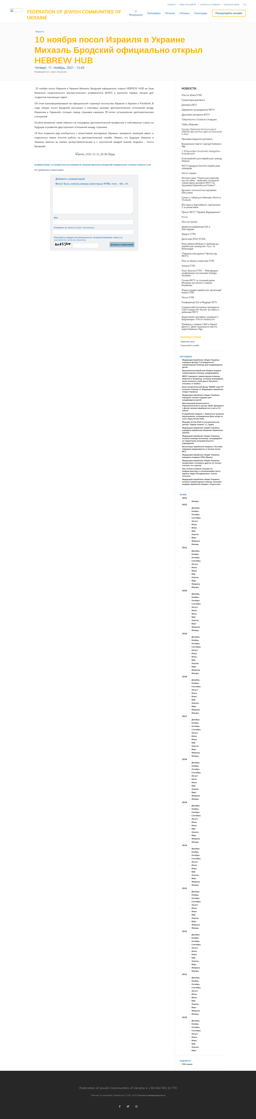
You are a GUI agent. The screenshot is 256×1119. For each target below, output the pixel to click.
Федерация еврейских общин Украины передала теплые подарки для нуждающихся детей (200, 397)
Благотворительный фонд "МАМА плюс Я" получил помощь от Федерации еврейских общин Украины (203, 389)
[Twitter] (128, 1106)
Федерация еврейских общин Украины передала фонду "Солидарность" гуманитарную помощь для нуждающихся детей (202, 363)
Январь (195, 501)
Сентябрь (196, 518)
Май (193, 531)
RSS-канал (187, 1064)
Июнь (194, 528)
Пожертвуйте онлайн (228, 13)
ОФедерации (135, 13)
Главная (171, 4)
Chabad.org (118, 1095)
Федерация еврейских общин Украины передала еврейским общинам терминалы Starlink (202, 430)
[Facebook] (119, 1106)
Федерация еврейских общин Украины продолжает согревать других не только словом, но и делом (201, 463)
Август (195, 521)
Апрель (195, 534)
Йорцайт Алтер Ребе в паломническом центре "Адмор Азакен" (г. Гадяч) (200, 423)
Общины (184, 13)
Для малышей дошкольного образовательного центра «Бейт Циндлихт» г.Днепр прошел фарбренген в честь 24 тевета (203, 407)
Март (194, 537)
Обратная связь (231, 4)
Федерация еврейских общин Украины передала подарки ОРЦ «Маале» (200, 456)
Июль (194, 524)
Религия (170, 13)
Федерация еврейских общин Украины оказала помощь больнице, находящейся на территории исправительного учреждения (202, 440)
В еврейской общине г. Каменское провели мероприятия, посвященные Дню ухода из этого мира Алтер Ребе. (203, 416)
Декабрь (196, 508)
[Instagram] (136, 1106)
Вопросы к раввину (210, 4)
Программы (154, 13)
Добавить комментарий (70, 178)
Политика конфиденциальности (151, 1095)
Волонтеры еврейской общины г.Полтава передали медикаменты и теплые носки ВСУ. (202, 449)
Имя (56, 217)
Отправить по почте (74, 227)
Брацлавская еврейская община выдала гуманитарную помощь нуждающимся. (201, 371)
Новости (39, 31)
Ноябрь (195, 511)
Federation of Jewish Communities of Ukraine (74, 15)
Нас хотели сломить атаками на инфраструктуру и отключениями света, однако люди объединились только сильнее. (201, 472)
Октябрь (196, 514)
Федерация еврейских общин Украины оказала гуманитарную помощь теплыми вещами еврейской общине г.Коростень (201, 481)
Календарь (200, 13)
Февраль (196, 541)
